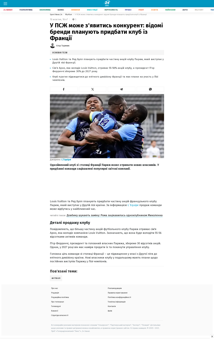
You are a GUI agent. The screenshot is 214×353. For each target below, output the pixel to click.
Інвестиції (92, 10)
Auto (185, 10)
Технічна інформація (116, 302)
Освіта (154, 10)
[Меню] (5, 3)
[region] (107, 346)
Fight (141, 10)
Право (128, 10)
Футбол (68, 14)
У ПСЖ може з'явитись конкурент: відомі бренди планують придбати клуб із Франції (111, 14)
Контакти (112, 306)
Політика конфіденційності (119, 297)
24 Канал (7, 10)
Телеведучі (56, 306)
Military (199, 10)
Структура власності (59, 315)
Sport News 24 (56, 14)
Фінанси (75, 10)
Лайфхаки (170, 10)
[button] (63, 89)
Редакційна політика (60, 297)
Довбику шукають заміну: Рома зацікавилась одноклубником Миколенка (115, 215)
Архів (110, 311)
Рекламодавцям (115, 288)
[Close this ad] (212, 336)
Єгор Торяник (62, 45)
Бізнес (61, 10)
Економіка (45, 10)
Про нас (54, 288)
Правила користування (117, 293)
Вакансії (54, 311)
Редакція (55, 293)
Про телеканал (57, 302)
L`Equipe (66, 159)
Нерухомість (111, 10)
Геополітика (26, 10)
